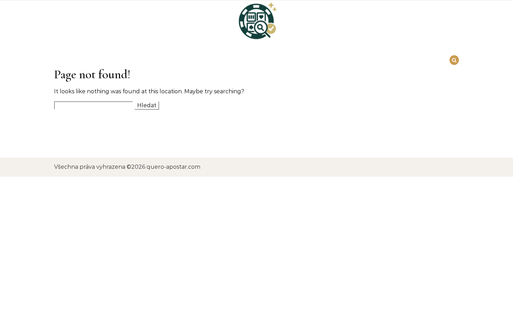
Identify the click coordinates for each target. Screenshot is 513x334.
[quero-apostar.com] (256, 23)
